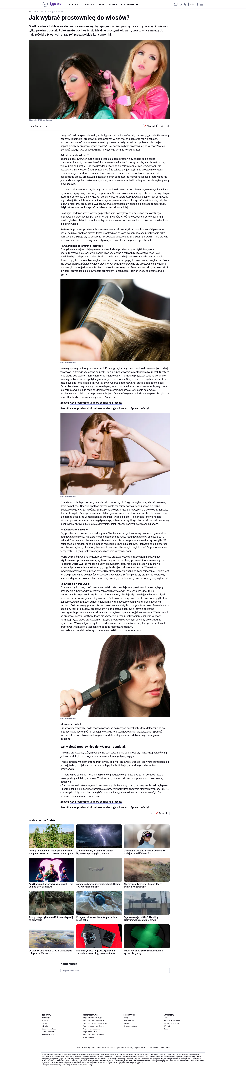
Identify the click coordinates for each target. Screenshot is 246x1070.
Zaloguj (193, 4)
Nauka (101, 4)
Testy (166, 1018)
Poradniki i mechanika (172, 1020)
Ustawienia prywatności (159, 1047)
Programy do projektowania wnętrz (95, 1023)
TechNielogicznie (48, 1034)
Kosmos (88, 4)
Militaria (113, 4)
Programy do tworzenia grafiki (93, 1034)
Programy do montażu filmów (93, 1026)
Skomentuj (152, 126)
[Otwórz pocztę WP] (176, 4)
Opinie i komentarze (130, 4)
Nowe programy (88, 1037)
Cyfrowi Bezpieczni (48, 1032)
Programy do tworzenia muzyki (93, 1020)
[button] (183, 4)
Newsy (126, 1018)
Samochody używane (171, 1023)
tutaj (90, 1065)
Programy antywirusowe (91, 1029)
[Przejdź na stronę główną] (45, 6)
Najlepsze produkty (130, 1026)
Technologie (72, 4)
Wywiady (167, 1026)
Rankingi (127, 1023)
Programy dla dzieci (90, 1032)
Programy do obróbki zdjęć (92, 1018)
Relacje (166, 1029)
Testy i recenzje (129, 1020)
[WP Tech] (58, 4)
